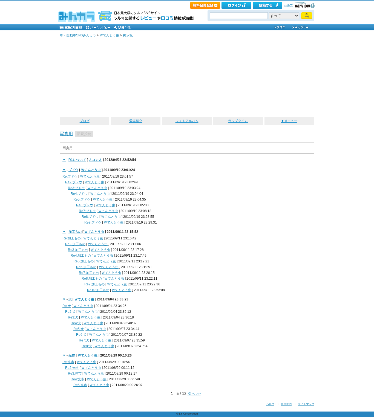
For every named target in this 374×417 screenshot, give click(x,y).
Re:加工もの (71, 238)
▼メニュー (289, 121)
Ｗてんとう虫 (109, 35)
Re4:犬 (76, 323)
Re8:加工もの (92, 278)
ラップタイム (238, 121)
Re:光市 (68, 362)
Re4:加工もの (81, 255)
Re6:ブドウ (84, 205)
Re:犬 (66, 306)
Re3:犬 (73, 317)
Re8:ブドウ (90, 217)
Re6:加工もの (86, 267)
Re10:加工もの (98, 290)
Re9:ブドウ (92, 222)
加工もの (75, 232)
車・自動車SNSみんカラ (78, 35)
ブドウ (73, 170)
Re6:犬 (81, 335)
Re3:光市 (75, 373)
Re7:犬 (84, 340)
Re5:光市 (80, 385)
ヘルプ (288, 5)
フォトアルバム (187, 121)
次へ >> (194, 393)
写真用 (66, 133)
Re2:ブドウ (73, 182)
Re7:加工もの (89, 273)
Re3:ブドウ (76, 188)
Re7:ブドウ (87, 211)
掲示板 (128, 35)
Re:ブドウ (69, 176)
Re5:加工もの (83, 261)
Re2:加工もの (75, 244)
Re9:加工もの (94, 284)
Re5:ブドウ (81, 199)
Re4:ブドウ (79, 194)
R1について (77, 160)
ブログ (85, 121)
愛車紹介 (135, 121)
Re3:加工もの (78, 250)
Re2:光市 (72, 368)
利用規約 (286, 404)
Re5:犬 (78, 329)
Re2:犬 (70, 312)
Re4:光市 (77, 379)
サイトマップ (306, 404)
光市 (71, 355)
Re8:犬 (87, 346)
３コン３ (95, 160)
